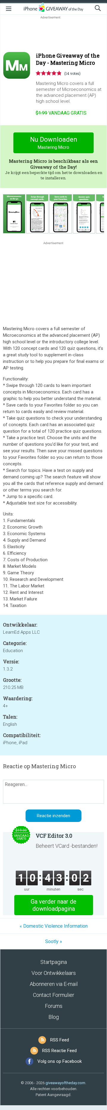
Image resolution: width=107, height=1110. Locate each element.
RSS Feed (59, 1040)
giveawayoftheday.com (65, 1083)
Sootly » (53, 941)
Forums (53, 1006)
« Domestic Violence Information (54, 926)
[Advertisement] (53, 34)
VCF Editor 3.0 (54, 835)
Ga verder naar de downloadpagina (53, 905)
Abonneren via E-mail (54, 984)
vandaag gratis (61, 113)
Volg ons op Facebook (59, 1061)
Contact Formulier (53, 995)
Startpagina (53, 962)
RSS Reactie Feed (59, 1050)
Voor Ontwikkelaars (54, 973)
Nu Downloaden (53, 143)
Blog (53, 1017)
